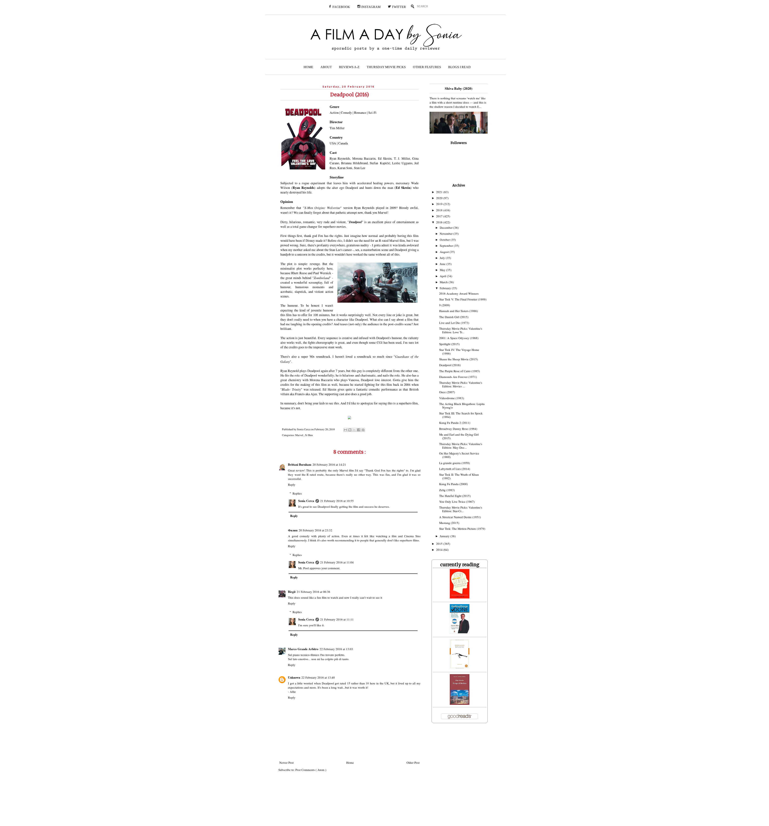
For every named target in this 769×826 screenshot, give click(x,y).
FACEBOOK (341, 7)
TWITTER (398, 7)
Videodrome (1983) (451, 398)
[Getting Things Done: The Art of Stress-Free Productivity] (459, 632)
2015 (439, 544)
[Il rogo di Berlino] (459, 704)
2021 (439, 192)
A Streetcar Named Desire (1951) (460, 517)
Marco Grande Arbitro (303, 649)
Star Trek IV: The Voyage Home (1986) (459, 351)
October (445, 240)
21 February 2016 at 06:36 (313, 592)
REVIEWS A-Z (349, 67)
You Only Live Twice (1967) (457, 502)
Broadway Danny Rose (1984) (458, 429)
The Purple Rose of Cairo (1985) (459, 371)
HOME (308, 67)
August (445, 252)
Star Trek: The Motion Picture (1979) (462, 529)
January (445, 536)
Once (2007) (447, 392)
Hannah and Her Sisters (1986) (458, 311)
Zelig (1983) (447, 490)
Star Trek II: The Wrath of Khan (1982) (459, 476)
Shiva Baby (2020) (458, 88)
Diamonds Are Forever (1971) (458, 377)
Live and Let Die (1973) (454, 323)
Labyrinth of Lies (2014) (454, 469)
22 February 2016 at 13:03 (336, 649)
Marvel (299, 435)
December (446, 228)
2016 (439, 222)
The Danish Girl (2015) (453, 317)
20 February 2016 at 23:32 (315, 530)
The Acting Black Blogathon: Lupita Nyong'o (462, 405)
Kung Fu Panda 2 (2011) (454, 423)
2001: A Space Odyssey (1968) (458, 338)
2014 (439, 550)
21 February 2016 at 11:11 (337, 619)
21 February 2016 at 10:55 (337, 501)
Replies (297, 493)
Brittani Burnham (299, 464)
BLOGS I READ (459, 67)
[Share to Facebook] (359, 430)
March (444, 282)
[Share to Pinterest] (363, 430)
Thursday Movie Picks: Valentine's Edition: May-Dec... (460, 445)
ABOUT (326, 67)
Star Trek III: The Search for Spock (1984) (461, 415)
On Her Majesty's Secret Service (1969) (459, 455)
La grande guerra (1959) (454, 463)
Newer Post (286, 763)
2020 (439, 198)
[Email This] (345, 430)
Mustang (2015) (449, 523)
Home (350, 763)
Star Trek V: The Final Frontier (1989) (462, 299)
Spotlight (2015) (449, 344)
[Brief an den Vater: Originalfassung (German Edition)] (459, 668)
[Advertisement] (312, 802)
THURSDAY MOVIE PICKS (386, 67)
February (446, 288)
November (446, 234)
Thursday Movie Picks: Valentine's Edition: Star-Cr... (460, 509)
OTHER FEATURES (427, 67)
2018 (439, 210)
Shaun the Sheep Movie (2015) (458, 359)
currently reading (459, 564)
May (443, 270)
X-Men (309, 435)
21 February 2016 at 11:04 (337, 562)
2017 (439, 216)
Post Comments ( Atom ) (310, 770)
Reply (291, 485)
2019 (439, 204)
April (443, 276)
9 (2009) (444, 305)
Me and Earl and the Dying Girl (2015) (459, 436)
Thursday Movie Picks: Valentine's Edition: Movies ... (460, 384)
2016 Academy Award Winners (459, 293)
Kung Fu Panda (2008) (453, 484)
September (447, 246)
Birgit (292, 591)
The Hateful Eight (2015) (455, 496)
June (443, 264)
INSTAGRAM (370, 7)
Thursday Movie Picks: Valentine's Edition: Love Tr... (460, 330)
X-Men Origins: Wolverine (322, 207)
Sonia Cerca (306, 501)
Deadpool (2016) (450, 365)
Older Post (413, 763)
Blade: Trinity (291, 389)
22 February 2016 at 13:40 (318, 677)
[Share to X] (354, 430)
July (443, 258)
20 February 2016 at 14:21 (329, 464)
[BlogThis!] (350, 430)
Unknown (294, 677)
